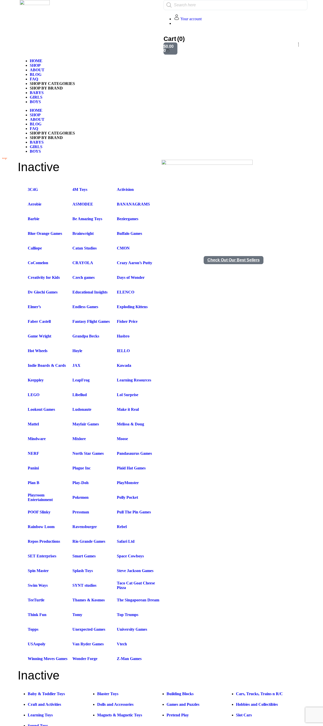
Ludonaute (81, 409)
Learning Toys (40, 715)
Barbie (33, 219)
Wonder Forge (84, 658)
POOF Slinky (39, 512)
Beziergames (127, 219)
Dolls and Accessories (115, 704)
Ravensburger (84, 527)
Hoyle (77, 351)
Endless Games (85, 307)
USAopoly (36, 644)
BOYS (35, 102)
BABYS (37, 92)
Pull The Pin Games (134, 512)
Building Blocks (180, 694)
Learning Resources (134, 380)
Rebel (122, 527)
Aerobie (34, 204)
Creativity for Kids (44, 277)
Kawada (124, 365)
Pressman (80, 512)
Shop (35, 65)
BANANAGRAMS (133, 204)
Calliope (35, 248)
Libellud (79, 395)
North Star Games (88, 453)
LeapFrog (81, 380)
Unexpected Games (88, 629)
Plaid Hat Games (131, 468)
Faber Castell (39, 321)
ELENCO (125, 292)
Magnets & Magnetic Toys (119, 715)
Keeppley (36, 380)
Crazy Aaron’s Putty (134, 263)
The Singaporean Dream (138, 600)
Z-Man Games (129, 658)
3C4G (33, 189)
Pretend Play (178, 715)
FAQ (34, 79)
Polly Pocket (127, 497)
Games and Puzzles (183, 704)
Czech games (83, 277)
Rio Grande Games (88, 541)
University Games (132, 629)
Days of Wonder (131, 277)
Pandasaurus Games (134, 453)
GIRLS (36, 97)
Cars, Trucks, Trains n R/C (259, 694)
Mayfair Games (85, 424)
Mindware (37, 439)
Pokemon (80, 497)
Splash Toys (82, 571)
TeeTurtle (36, 600)
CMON (123, 248)
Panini (33, 468)
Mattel (33, 424)
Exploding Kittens (132, 307)
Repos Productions (44, 541)
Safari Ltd (125, 541)
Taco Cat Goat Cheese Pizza (136, 585)
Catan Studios (84, 248)
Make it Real (128, 409)
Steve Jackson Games (135, 571)
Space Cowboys (130, 556)
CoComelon (38, 263)
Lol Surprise (127, 395)
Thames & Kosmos (88, 600)
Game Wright (39, 336)
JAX (76, 365)
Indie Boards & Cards (47, 365)
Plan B (33, 483)
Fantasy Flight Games (91, 321)
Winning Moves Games (47, 658)
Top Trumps (127, 614)
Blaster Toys (107, 694)
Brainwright (83, 233)
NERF (33, 453)
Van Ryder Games (88, 644)
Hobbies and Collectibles (257, 704)
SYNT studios (84, 585)
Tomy (77, 614)
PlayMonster (128, 483)
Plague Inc (81, 468)
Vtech (122, 644)
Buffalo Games (129, 233)
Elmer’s (34, 307)
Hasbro (123, 336)
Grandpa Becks (85, 336)
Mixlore (79, 439)
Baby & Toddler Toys (46, 694)
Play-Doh (80, 483)
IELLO (123, 351)
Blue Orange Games (45, 233)
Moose (122, 439)
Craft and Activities (44, 704)
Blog (35, 74)
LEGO (33, 395)
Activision (125, 189)
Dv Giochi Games (43, 292)
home (36, 61)
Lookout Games (41, 409)
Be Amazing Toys (87, 219)
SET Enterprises (42, 556)
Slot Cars (244, 715)
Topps (33, 629)
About (37, 70)
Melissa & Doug (130, 424)
